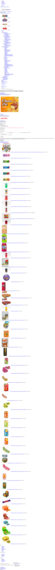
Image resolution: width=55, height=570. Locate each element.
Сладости (9, 21)
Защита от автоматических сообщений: (25, 132)
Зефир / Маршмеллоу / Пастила (9, 54)
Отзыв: (1, 132)
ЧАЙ (2, 30)
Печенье (6, 59)
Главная (3, 558)
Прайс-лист (3, 82)
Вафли (5, 48)
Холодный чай (7, 34)
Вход (2, 5)
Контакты (3, 3)
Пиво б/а (6, 38)
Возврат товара (4, 560)
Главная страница (4, 83)
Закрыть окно (9, 11)
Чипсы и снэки (7, 72)
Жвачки (5, 77)
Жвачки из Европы (5, 78)
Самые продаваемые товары (4, 142)
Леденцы (6, 62)
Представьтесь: (11, 132)
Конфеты (6, 58)
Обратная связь (9, 9)
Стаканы (3, 549)
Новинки (3, 555)
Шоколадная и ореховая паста (8, 65)
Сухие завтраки (7, 66)
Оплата (3, 2)
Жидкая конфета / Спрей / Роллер (9, 74)
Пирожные (6, 63)
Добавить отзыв (7, 115)
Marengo (6, 44)
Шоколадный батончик (8, 60)
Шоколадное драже (7, 50)
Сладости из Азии (5, 67)
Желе (5, 57)
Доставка (3, 1)
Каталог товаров (3, 12)
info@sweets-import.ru (17, 563)
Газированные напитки (8, 36)
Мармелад (6, 52)
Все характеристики (2, 121)
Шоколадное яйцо (7, 75)
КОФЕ (3, 31)
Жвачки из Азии (5, 79)
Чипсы (6, 56)
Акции (3, 548)
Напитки (9, 17)
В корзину (2, 140)
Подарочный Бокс (5, 76)
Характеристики (2, 94)
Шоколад (6, 69)
